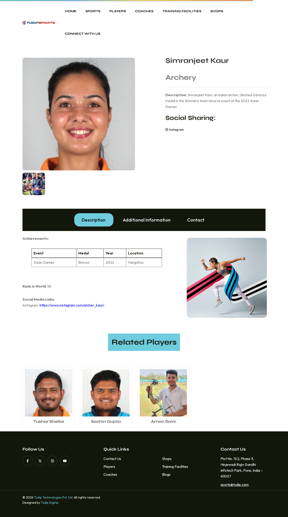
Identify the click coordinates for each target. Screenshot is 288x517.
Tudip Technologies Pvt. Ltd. (53, 497)
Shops (216, 11)
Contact (195, 220)
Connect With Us (82, 34)
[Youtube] (65, 461)
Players (117, 11)
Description (93, 220)
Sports (93, 11)
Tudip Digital (49, 503)
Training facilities (181, 11)
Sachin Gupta (106, 421)
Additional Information (147, 220)
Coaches (144, 11)
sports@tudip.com (233, 484)
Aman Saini (163, 421)
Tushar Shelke (48, 421)
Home (70, 11)
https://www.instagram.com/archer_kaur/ (72, 305)
